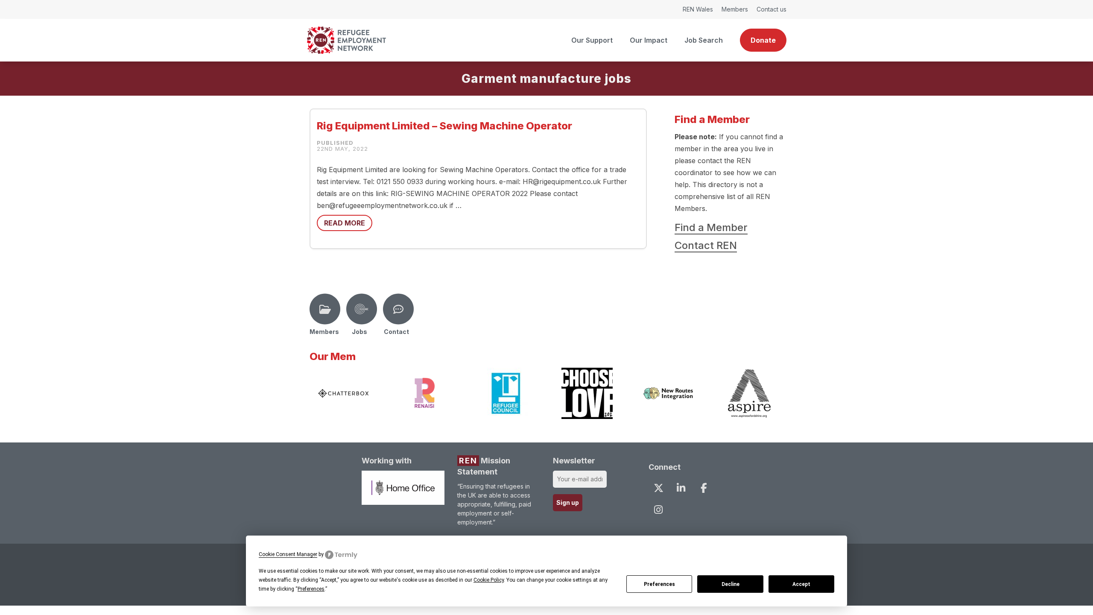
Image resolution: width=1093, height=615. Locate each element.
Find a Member (711, 227)
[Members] (325, 309)
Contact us (771, 9)
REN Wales (698, 9)
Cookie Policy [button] (488, 580)
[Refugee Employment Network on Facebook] (703, 488)
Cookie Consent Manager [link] (288, 554)
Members (735, 9)
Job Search (703, 40)
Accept (801, 584)
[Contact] (398, 309)
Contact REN (706, 245)
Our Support (592, 40)
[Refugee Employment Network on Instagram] (658, 509)
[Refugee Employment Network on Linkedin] (681, 488)
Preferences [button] (311, 589)
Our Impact (648, 40)
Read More (344, 223)
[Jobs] (361, 309)
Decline (730, 584)
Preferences (659, 584)
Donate (763, 40)
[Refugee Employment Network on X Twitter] (658, 488)
